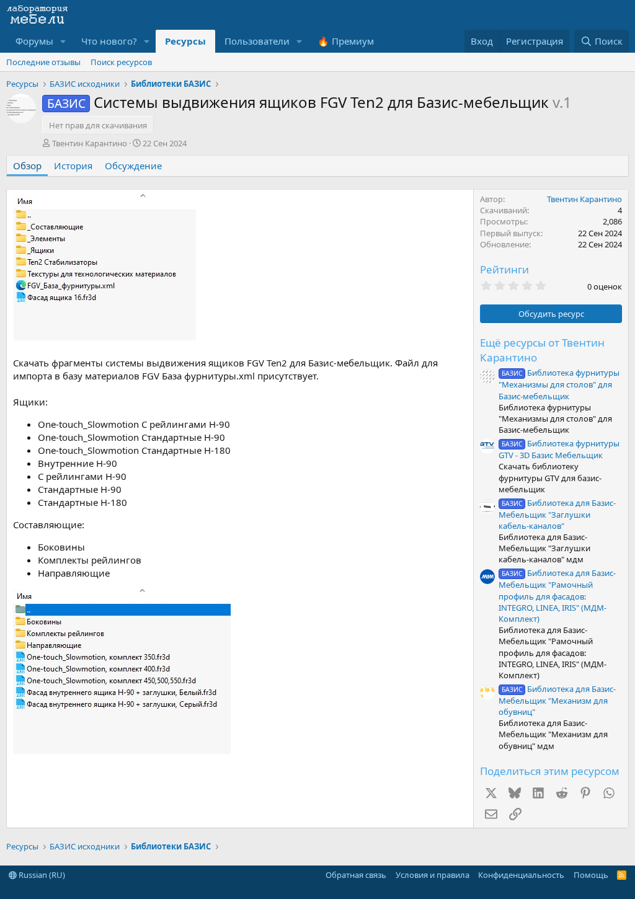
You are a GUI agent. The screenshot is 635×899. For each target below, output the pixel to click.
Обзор (27, 165)
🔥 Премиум (346, 41)
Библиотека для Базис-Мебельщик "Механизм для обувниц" (557, 700)
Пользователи (257, 41)
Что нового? (109, 41)
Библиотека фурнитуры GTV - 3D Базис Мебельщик (559, 449)
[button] (63, 41)
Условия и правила (432, 874)
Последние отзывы (43, 62)
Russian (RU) (41, 874)
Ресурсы (185, 41)
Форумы (34, 41)
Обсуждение (133, 165)
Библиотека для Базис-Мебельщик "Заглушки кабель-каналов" (557, 514)
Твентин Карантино (89, 143)
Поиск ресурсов (121, 62)
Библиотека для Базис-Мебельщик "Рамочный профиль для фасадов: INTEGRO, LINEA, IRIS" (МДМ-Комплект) (557, 595)
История (73, 165)
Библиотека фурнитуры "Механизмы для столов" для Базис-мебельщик (559, 384)
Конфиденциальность (521, 874)
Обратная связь (356, 874)
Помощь (591, 874)
